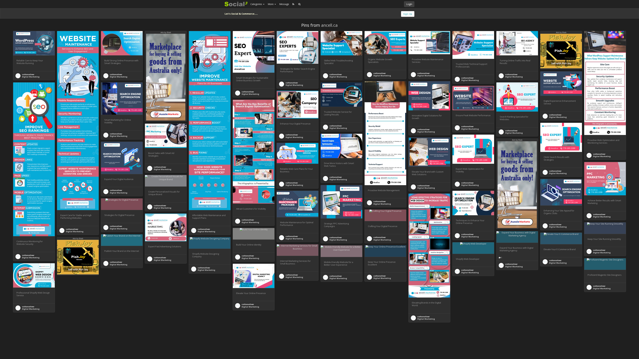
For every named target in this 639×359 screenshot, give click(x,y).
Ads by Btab (166, 32)
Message (284, 4)
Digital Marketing (30, 76)
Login (409, 4)
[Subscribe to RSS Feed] (293, 4)
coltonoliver (28, 74)
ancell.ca (329, 25)
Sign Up (407, 13)
